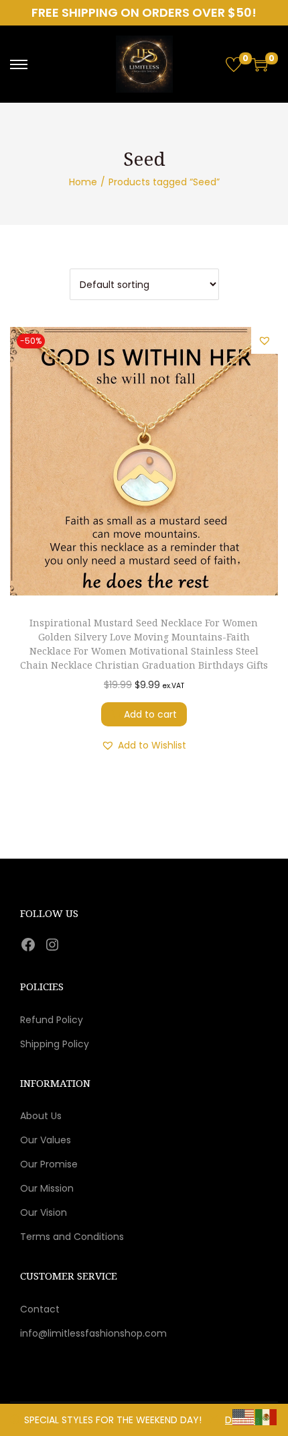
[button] (264, 340)
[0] (234, 64)
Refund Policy (51, 1019)
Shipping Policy (54, 1044)
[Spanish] (266, 1416)
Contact (40, 1309)
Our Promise (49, 1164)
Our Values (45, 1140)
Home (83, 182)
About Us (41, 1115)
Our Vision (43, 1212)
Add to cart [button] (150, 714)
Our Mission (47, 1188)
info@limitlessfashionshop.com (93, 1333)
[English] (243, 1416)
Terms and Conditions (72, 1236)
